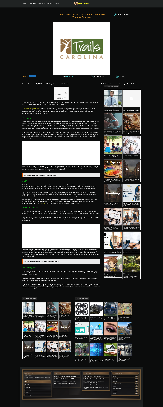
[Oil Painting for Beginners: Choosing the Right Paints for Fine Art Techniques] (113, 169)
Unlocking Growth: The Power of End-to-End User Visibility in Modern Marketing (96, 339)
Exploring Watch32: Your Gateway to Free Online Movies (121, 84)
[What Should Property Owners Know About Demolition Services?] (110, 349)
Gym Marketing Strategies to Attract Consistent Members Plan (125, 359)
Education (32, 76)
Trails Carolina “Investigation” (31, 108)
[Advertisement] (61, 153)
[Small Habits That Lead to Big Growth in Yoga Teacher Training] (131, 98)
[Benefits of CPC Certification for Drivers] (131, 240)
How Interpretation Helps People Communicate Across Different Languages (112, 133)
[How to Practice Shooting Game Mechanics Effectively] (125, 309)
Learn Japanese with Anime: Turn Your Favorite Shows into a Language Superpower (112, 275)
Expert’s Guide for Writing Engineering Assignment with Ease (113, 251)
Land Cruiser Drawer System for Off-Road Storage (109, 318)
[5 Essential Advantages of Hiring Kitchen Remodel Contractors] (131, 217)
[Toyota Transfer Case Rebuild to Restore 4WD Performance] (96, 309)
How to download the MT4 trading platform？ (81, 338)
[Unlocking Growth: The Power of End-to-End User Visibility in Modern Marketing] (96, 328)
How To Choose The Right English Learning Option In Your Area (131, 132)
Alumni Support (60, 98)
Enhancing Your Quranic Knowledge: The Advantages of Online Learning (112, 228)
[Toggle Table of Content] (65, 92)
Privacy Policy (28, 389)
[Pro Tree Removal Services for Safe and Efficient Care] (82, 349)
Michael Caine (69, 76)
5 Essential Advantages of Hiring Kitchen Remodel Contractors (131, 228)
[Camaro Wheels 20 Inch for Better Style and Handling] (82, 309)
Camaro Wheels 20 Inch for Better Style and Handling (81, 318)
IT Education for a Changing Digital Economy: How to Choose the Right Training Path (96, 359)
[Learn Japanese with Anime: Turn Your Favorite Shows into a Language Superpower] (113, 263)
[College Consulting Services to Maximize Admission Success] (113, 98)
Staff (57, 95)
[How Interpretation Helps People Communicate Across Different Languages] (113, 121)
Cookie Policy (28, 395)
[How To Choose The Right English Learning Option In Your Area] (131, 121)
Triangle (43, 203)
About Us (27, 384)
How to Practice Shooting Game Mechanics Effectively (125, 318)
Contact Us (27, 387)
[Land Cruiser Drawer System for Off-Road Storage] (110, 309)
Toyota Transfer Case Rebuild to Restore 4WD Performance (96, 318)
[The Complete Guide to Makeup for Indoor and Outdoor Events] (110, 328)
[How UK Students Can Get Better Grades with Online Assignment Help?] (131, 193)
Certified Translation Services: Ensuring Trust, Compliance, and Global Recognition (131, 157)
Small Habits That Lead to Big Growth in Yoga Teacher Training (131, 109)
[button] (139, 4)
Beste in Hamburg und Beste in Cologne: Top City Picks (131, 180)
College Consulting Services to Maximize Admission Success (112, 109)
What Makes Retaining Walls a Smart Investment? (124, 338)
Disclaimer (27, 392)
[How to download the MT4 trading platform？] (82, 328)
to (73, 185)
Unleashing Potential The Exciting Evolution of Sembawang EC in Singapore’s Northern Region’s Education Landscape (131, 275)
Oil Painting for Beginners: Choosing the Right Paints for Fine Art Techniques (112, 181)
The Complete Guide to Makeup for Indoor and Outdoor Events (110, 338)
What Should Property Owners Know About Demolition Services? (109, 359)
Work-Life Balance (61, 97)
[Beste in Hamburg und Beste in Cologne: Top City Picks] (131, 169)
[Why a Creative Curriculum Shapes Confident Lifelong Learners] (113, 145)
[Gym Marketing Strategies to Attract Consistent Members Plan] (125, 349)
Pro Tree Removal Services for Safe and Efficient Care (81, 359)
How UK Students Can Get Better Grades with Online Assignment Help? (131, 204)
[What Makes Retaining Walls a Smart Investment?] (125, 328)
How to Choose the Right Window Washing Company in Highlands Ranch (47, 84)
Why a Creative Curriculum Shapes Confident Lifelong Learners (111, 157)
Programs (58, 94)
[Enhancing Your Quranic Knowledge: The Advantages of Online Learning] (113, 217)
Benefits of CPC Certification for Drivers (131, 251)
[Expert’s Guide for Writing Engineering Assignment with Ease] (113, 240)
